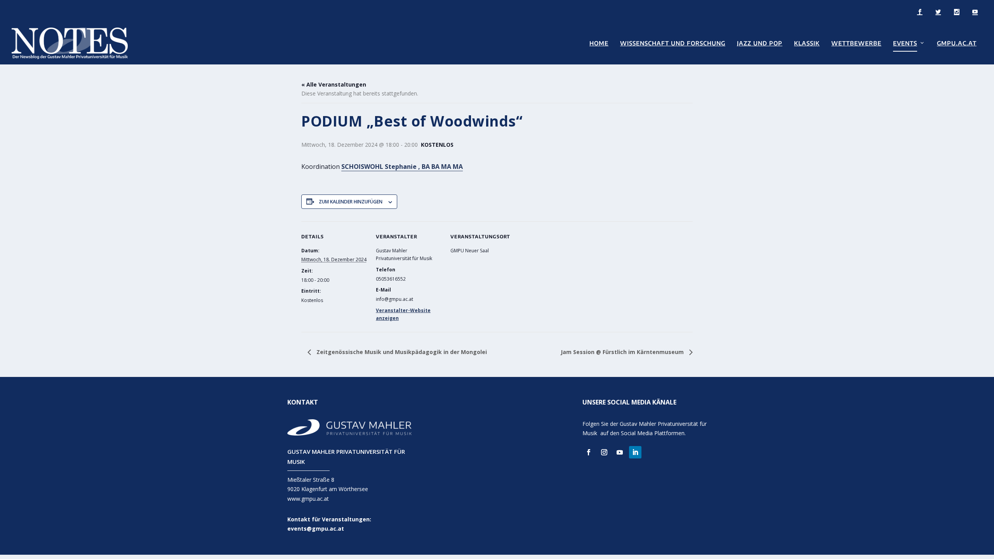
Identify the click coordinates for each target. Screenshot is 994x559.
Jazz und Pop (759, 43)
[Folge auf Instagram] (604, 452)
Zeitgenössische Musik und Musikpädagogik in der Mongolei (401, 352)
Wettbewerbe (856, 43)
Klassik (807, 43)
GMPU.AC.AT (957, 43)
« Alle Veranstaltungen (333, 84)
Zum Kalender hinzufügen (350, 201)
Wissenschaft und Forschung (672, 43)
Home (598, 43)
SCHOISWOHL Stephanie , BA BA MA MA (402, 166)
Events (905, 43)
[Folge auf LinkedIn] (635, 452)
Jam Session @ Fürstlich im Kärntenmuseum (623, 352)
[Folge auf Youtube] (619, 452)
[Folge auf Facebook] (588, 452)
